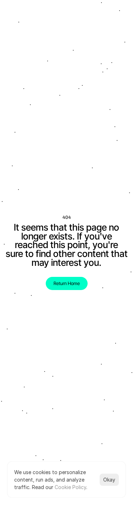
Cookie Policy (70, 487)
